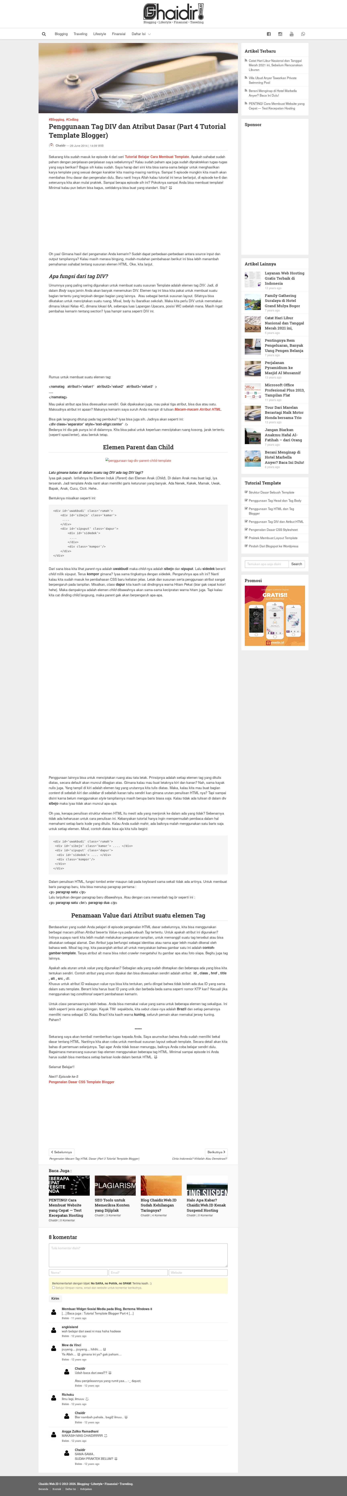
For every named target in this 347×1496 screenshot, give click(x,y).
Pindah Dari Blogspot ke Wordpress (273, 546)
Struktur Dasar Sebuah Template (271, 492)
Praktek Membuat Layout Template (273, 537)
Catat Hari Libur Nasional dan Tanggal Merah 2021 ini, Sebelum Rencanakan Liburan (276, 65)
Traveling (80, 33)
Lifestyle (99, 33)
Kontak (57, 1489)
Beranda (43, 1489)
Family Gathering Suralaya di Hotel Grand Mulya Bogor (282, 300)
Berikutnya (215, 1152)
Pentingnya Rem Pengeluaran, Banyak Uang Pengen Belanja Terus (284, 345)
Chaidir (61, 145)
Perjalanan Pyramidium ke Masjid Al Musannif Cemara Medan (283, 367)
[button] (44, 33)
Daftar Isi (139, 33)
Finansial (119, 33)
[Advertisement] (138, 223)
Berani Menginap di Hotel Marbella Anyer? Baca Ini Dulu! (273, 92)
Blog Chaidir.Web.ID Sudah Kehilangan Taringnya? (159, 1205)
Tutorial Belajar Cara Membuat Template (157, 156)
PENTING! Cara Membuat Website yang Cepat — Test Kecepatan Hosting (66, 1207)
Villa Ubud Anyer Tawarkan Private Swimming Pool (273, 80)
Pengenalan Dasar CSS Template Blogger (81, 1081)
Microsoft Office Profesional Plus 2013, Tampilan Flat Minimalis (285, 390)
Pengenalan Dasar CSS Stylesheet (273, 529)
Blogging (61, 33)
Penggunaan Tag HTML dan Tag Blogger (271, 510)
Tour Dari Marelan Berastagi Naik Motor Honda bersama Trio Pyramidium (284, 412)
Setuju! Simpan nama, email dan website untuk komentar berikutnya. (98, 1288)
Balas (65, 1318)
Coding (73, 119)
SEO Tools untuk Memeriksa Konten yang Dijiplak (112, 1205)
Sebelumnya (63, 1152)
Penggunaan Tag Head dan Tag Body (275, 500)
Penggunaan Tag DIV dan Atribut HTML (276, 521)
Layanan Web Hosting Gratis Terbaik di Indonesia (284, 278)
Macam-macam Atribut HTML (198, 409)
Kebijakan (86, 1489)
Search (296, 563)
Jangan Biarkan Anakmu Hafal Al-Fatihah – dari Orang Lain (283, 435)
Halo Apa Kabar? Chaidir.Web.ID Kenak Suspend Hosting (206, 1205)
